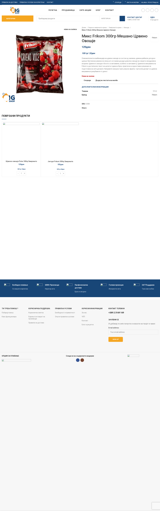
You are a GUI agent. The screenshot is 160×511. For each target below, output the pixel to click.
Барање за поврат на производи (36, 318)
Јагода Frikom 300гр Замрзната (60, 161)
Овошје (126, 27)
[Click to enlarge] (6, 98)
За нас (84, 313)
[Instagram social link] (82, 360)
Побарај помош (7, 313)
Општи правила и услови (64, 317)
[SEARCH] (122, 18)
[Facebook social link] (143, 10)
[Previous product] (152, 29)
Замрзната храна (115, 27)
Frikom (154, 38)
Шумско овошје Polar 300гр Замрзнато (21, 161)
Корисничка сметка (36, 313)
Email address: (113, 328)
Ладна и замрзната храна (97, 27)
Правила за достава (36, 323)
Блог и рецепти (88, 325)
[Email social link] (147, 10)
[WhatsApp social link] (152, 10)
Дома (84, 27)
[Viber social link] (156, 10)
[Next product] (157, 29)
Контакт (85, 321)
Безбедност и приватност (65, 313)
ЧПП (83, 317)
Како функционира (9, 317)
